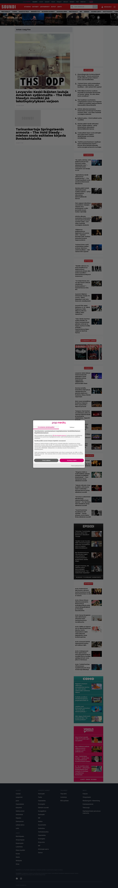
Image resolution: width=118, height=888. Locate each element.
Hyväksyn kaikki (71, 460)
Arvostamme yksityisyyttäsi (46, 427)
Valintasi (72, 427)
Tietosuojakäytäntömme (77, 465)
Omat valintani (46, 460)
